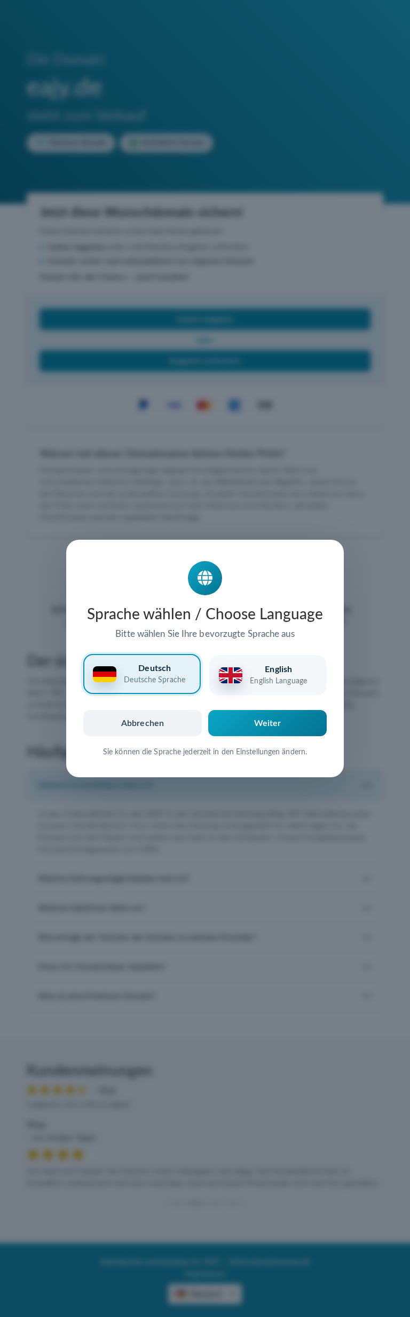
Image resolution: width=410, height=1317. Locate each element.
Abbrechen (142, 723)
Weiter (267, 723)
